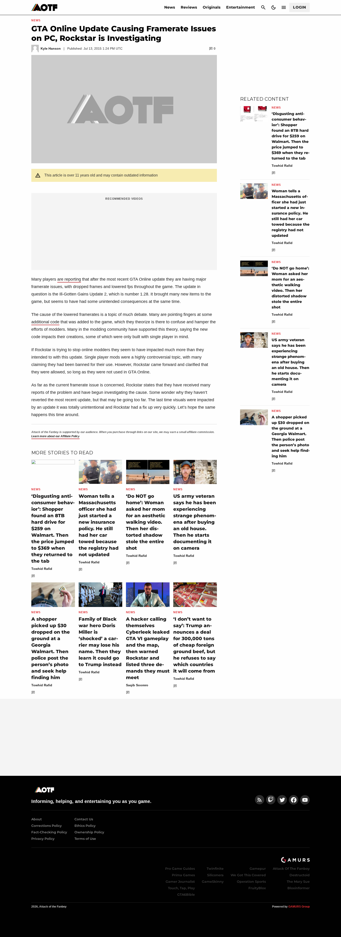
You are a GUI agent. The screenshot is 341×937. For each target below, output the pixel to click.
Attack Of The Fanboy (291, 868)
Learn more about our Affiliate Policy (55, 436)
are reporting (69, 279)
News (169, 7)
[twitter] (282, 800)
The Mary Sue (298, 881)
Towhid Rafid (41, 569)
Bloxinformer (298, 888)
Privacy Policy (43, 839)
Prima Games (183, 875)
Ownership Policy (89, 832)
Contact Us (83, 819)
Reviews (189, 7)
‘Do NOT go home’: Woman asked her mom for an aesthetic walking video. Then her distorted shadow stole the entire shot (145, 522)
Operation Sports (251, 881)
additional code (45, 322)
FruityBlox (257, 888)
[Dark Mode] (273, 7)
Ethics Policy (85, 826)
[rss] (259, 800)
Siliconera (215, 875)
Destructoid (300, 875)
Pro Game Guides (180, 868)
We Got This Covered (248, 875)
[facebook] (293, 800)
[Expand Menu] (283, 7)
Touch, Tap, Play (181, 888)
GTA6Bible (186, 894)
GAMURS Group (299, 906)
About (36, 819)
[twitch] (270, 800)
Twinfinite (215, 868)
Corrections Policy (46, 826)
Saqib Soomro (137, 685)
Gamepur (258, 868)
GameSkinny (213, 881)
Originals (212, 7)
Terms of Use (85, 839)
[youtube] (305, 800)
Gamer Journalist (180, 881)
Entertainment (240, 7)
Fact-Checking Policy (49, 832)
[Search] (263, 7)
